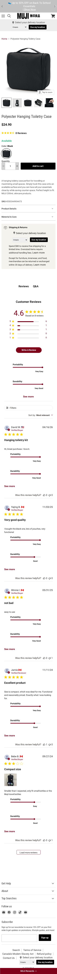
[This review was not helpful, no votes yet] (49, 495)
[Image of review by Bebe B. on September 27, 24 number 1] (10, 780)
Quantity (6, 161)
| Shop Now (29, 9)
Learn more (38, 252)
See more (28, 396)
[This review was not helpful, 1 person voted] (49, 658)
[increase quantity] (17, 166)
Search (16, 950)
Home (4, 39)
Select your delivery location (30, 22)
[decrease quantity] (3, 166)
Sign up (45, 937)
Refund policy (44, 953)
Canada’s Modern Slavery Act (17, 953)
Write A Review (29, 350)
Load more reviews (28, 852)
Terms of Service (32, 950)
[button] (28, 971)
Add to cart (38, 166)
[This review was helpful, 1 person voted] (44, 744)
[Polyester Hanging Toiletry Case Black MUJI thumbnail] (6, 103)
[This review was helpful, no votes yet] (44, 495)
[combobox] (40, 415)
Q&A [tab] (35, 286)
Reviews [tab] (24, 286)
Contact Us (9, 957)
